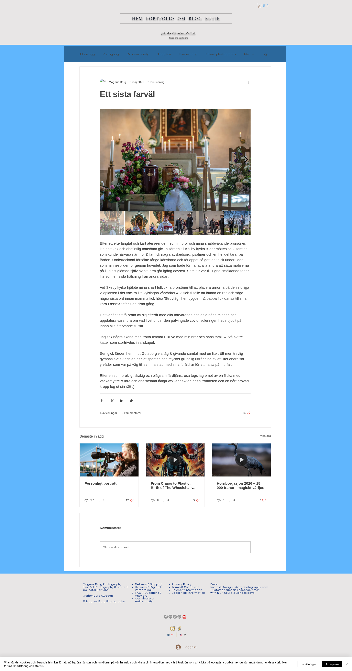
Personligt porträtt (101, 483)
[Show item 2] (137, 223)
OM (182, 18)
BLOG (195, 18)
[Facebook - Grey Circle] (166, 617)
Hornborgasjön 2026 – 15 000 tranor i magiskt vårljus (240, 485)
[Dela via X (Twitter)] (112, 400)
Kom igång (111, 54)
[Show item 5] (211, 223)
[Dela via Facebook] (102, 400)
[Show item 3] (162, 223)
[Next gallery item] (245, 160)
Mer (247, 54)
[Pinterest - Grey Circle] (175, 617)
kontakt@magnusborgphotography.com (239, 587)
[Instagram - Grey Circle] (179, 617)
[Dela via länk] (132, 400)
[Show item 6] (236, 223)
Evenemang (188, 54)
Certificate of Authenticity (144, 600)
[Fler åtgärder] (248, 82)
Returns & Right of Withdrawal (148, 588)
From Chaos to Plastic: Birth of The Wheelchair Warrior (171, 485)
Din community (138, 54)
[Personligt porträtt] (109, 459)
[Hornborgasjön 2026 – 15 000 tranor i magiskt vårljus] (241, 459)
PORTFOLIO (161, 18)
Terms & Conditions (185, 587)
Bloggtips (164, 54)
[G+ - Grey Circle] (170, 617)
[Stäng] (347, 664)
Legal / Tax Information (188, 592)
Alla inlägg (87, 54)
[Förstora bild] (175, 160)
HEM (138, 18)
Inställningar (308, 664)
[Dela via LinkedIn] (122, 400)
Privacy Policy (181, 584)
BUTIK (212, 18)
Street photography (221, 54)
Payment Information (187, 590)
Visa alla (265, 435)
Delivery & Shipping (148, 584)
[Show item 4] (186, 223)
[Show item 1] (112, 223)
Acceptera (332, 664)
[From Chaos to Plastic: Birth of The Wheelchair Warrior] (175, 459)
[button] (259, 6)
